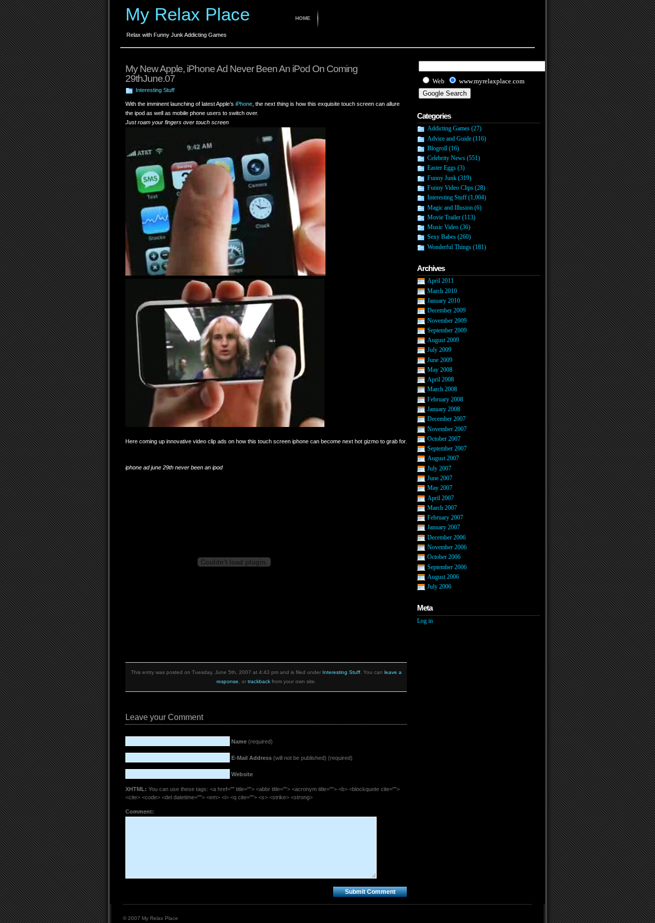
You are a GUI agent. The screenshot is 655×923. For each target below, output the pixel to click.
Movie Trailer (444, 217)
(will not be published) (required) (292, 758)
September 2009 (447, 330)
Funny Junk (441, 178)
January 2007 (443, 527)
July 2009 (439, 349)
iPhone (243, 104)
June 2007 (439, 478)
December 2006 (446, 537)
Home (303, 18)
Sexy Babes (441, 236)
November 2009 (447, 320)
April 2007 (440, 498)
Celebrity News (446, 158)
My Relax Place (187, 14)
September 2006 (447, 567)
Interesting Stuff (155, 90)
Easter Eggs (441, 167)
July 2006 (439, 586)
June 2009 (439, 360)
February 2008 (445, 399)
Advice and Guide (449, 138)
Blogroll (437, 148)
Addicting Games (448, 128)
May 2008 (439, 369)
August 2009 (443, 340)
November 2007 (447, 429)
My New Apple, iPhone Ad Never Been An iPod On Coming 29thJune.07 (241, 73)
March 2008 (442, 389)
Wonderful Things (449, 247)
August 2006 (443, 576)
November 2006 (447, 547)
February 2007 (445, 517)
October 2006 (444, 556)
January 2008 (443, 409)
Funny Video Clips (450, 187)
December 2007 (446, 418)
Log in (425, 620)
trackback (259, 681)
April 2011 (440, 280)
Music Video (442, 227)
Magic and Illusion (450, 207)
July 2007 (439, 468)
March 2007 (442, 507)
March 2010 (442, 291)
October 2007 (444, 438)
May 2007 (439, 487)
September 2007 (447, 448)
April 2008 (440, 379)
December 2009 (446, 310)
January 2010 (443, 300)
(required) (252, 741)
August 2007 (443, 458)
